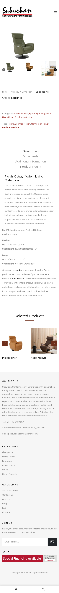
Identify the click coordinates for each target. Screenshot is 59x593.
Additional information (30, 161)
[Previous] (3, 70)
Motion (27, 124)
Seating (29, 117)
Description (31, 151)
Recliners (20, 117)
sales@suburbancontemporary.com (20, 434)
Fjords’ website (17, 279)
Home (4, 92)
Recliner (15, 127)
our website (18, 270)
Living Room (27, 92)
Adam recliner (38, 358)
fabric (11, 124)
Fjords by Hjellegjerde (40, 114)
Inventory (15, 92)
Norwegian (36, 124)
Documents (31, 156)
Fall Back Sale (21, 114)
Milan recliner (9, 358)
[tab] (30, 151)
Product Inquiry (30, 166)
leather (19, 124)
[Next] (55, 70)
